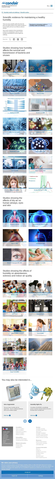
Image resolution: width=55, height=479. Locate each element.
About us (38, 448)
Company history (40, 453)
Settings (40, 476)
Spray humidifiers (20, 430)
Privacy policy (19, 444)
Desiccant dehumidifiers (21, 438)
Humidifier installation (41, 433)
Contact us (38, 450)
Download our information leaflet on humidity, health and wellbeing (38, 25)
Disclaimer (18, 447)
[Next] (30, 421)
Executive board (39, 456)
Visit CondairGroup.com (41, 457)
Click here (6, 415)
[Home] (2, 12)
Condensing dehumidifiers (22, 440)
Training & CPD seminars (41, 436)
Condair (10, 3)
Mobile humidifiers (20, 434)
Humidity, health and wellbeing (11, 12)
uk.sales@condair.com (7, 443)
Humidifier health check (41, 430)
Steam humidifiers (20, 428)
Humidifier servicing (40, 428)
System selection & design (42, 437)
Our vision (38, 454)
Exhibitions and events (41, 451)
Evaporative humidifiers (21, 431)
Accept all (27, 472)
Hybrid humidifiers (20, 433)
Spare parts (38, 431)
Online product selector (41, 441)
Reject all (14, 476)
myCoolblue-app (39, 444)
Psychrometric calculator (41, 443)
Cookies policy (19, 446)
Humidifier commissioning (42, 434)
